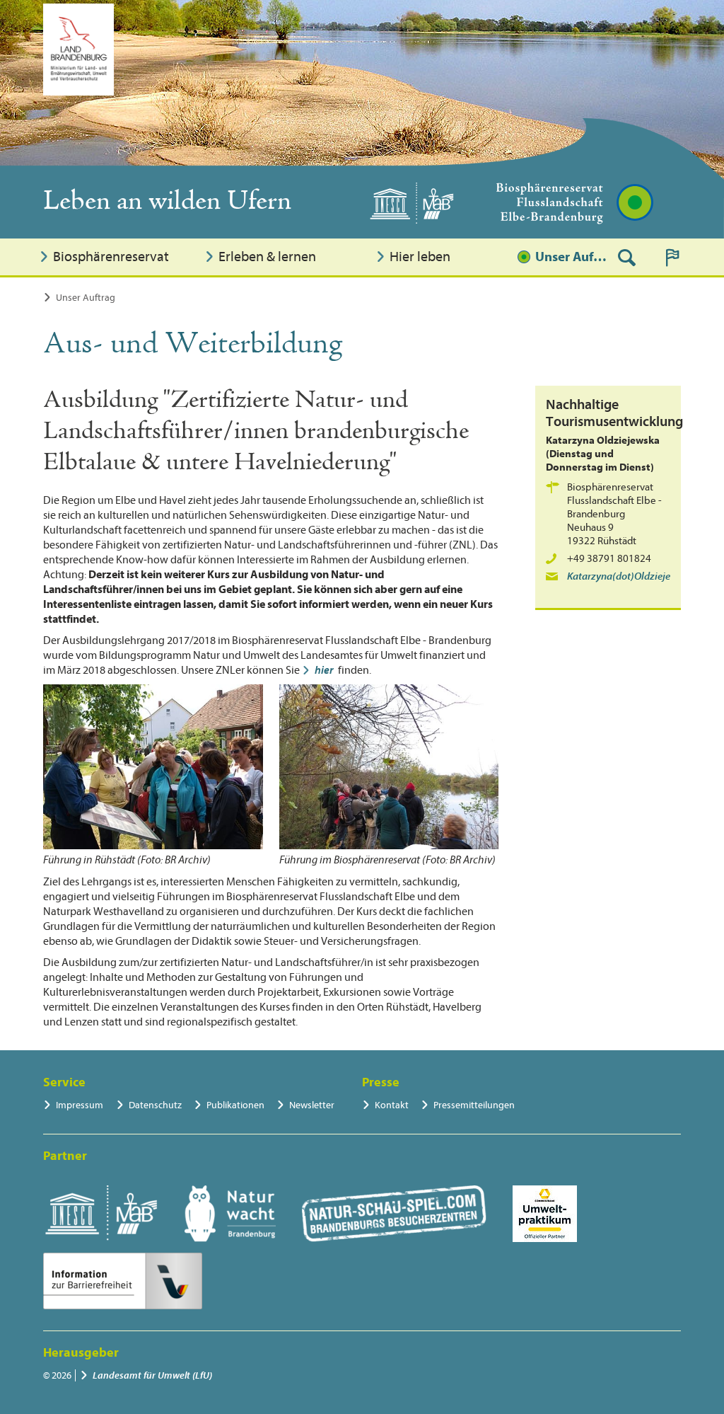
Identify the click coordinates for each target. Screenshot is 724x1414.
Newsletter (311, 1105)
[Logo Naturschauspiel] (394, 1213)
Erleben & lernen (267, 256)
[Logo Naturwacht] (230, 1213)
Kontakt (392, 1105)
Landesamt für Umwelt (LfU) (152, 1375)
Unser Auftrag (571, 257)
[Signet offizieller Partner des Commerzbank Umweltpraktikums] (545, 1213)
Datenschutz (155, 1105)
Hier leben (420, 256)
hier (324, 670)
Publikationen (235, 1105)
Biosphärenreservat (111, 256)
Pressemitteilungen (474, 1105)
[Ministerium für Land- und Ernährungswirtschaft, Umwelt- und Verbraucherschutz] (78, 50)
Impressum (79, 1105)
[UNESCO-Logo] (100, 1213)
